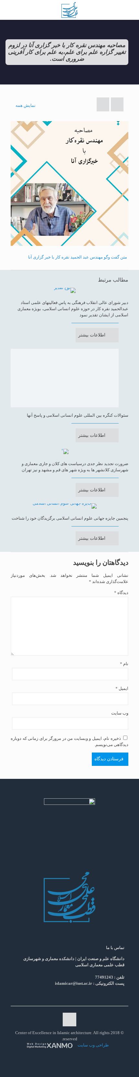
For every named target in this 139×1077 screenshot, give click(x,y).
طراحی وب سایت (93, 1045)
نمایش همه (26, 105)
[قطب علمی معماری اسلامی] (69, 10)
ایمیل (121, 688)
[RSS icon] (68, 1054)
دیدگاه (121, 592)
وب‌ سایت (119, 713)
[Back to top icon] (69, 1019)
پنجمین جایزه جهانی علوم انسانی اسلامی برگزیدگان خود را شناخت (70, 518)
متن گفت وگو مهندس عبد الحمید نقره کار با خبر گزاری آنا (77, 257)
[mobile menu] (130, 9)
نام (124, 663)
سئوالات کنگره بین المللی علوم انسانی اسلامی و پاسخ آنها (77, 415)
